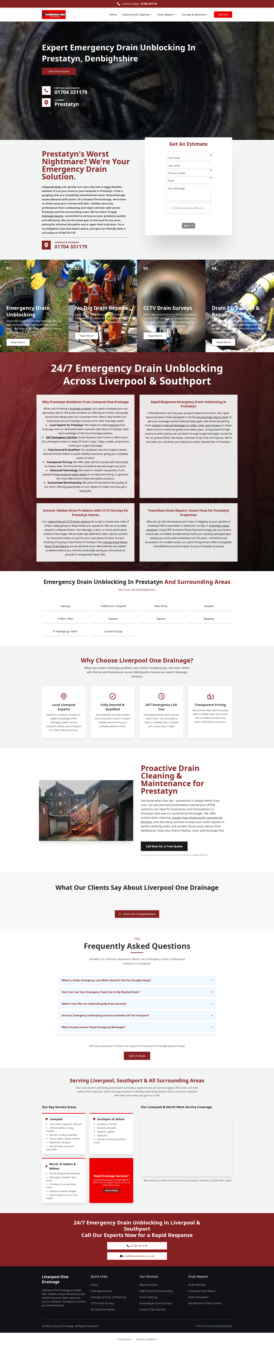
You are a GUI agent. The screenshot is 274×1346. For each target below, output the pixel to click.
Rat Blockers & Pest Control (204, 1303)
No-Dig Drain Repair (103, 1309)
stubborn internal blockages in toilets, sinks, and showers (186, 425)
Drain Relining (196, 1285)
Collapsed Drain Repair (202, 1291)
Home (113, 14)
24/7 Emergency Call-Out (61, 437)
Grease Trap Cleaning (152, 1309)
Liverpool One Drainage (55, 1279)
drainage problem (80, 408)
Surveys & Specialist (194, 14)
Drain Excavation (198, 1297)
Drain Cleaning (148, 1297)
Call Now (223, 14)
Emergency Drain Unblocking (108, 1297)
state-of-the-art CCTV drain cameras (69, 521)
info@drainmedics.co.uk (138, 1256)
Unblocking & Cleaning (135, 14)
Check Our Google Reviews (139, 914)
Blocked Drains (149, 1285)
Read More (18, 342)
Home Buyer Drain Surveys (156, 1303)
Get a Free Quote (59, 71)
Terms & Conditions (146, 1339)
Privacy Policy (124, 1339)
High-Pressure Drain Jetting (156, 1291)
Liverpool (113, 425)
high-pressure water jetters (70, 474)
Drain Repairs (165, 14)
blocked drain (53, 187)
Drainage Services (101, 1291)
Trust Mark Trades (224, 1326)
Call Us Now (137, 1056)
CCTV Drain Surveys (102, 1303)
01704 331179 (149, 4)
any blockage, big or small (212, 417)
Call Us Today (111, 1190)
